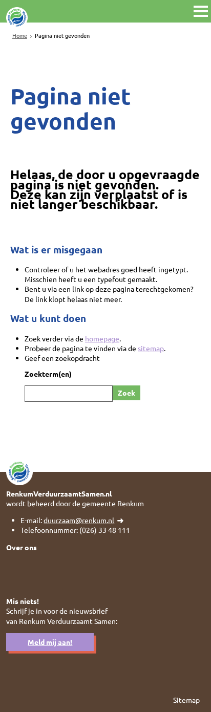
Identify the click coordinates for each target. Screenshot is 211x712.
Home (19, 35)
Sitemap (186, 699)
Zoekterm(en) (48, 373)
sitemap (151, 348)
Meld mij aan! (50, 641)
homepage (102, 338)
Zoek (126, 392)
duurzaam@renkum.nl (79, 520)
